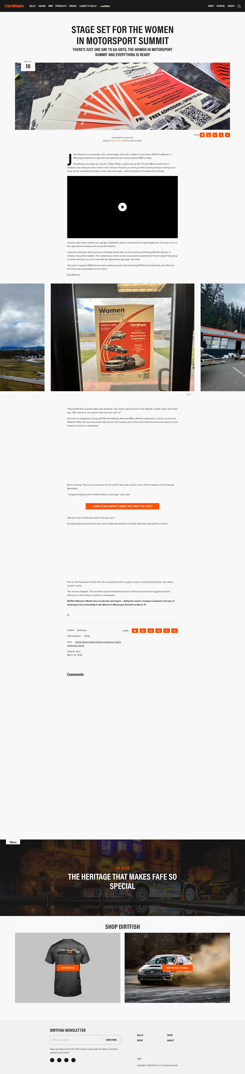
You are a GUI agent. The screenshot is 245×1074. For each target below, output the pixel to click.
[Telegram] (221, 135)
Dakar (42, 5)
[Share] (202, 135)
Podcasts (60, 5)
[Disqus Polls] (122, 713)
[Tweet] (208, 135)
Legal (139, 1058)
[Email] (174, 631)
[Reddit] (227, 135)
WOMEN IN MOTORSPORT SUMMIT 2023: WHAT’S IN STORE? (123, 506)
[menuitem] (32, 6)
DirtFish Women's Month (84, 642)
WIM (50, 5)
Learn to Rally (88, 5)
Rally (32, 5)
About (231, 5)
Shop (211, 5)
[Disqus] (122, 787)
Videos (73, 5)
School (221, 5)
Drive (140, 1040)
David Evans (116, 140)
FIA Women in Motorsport (104, 642)
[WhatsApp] (215, 135)
